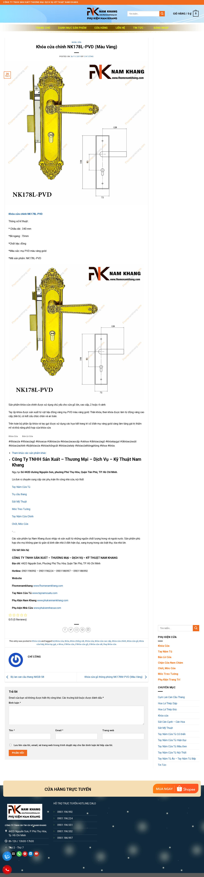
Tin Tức (138, 27)
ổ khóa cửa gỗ (81, 644)
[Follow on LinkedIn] (30, 854)
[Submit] (162, 13)
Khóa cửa (76, 42)
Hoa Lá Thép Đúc (167, 709)
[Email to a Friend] (76, 629)
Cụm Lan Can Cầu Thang (171, 697)
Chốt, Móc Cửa (20, 523)
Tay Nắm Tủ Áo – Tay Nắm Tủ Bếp (177, 758)
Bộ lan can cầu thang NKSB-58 (27, 676)
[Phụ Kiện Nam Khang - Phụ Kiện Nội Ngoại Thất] (102, 14)
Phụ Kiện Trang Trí (169, 679)
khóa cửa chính (119, 641)
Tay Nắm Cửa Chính (22, 516)
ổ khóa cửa (69, 644)
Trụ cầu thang (19, 494)
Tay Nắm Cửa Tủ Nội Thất (172, 752)
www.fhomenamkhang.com (48, 585)
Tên (12, 730)
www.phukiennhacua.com (47, 607)
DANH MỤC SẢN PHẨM (72, 27)
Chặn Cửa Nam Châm (170, 662)
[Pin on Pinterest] (82, 629)
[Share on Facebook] (65, 629)
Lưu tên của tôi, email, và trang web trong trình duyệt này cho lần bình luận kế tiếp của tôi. (63, 745)
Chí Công (88, 56)
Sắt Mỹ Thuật (19, 501)
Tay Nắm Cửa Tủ (21, 486)
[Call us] (19, 854)
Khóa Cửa (13, 436)
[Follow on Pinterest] (25, 854)
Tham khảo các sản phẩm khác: (29, 453)
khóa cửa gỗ (132, 641)
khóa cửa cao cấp (103, 641)
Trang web (108, 730)
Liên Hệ (120, 27)
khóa (67, 641)
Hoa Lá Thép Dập (167, 703)
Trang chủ (42, 27)
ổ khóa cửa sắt (95, 644)
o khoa (60, 644)
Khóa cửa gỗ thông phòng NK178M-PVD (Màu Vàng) (113, 676)
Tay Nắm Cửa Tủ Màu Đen (172, 746)
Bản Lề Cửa (27, 436)
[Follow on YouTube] (36, 854)
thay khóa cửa (109, 644)
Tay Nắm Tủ (165, 651)
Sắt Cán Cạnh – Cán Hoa (171, 721)
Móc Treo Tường (21, 509)
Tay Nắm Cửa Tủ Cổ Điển (172, 734)
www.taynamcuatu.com (44, 593)
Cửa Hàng (101, 27)
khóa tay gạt (50, 644)
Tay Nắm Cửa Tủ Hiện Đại (172, 740)
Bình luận (15, 703)
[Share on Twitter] (70, 629)
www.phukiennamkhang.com (52, 600)
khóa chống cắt (77, 641)
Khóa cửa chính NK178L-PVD (26, 213)
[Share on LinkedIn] (88, 629)
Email (59, 730)
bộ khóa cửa (58, 641)
